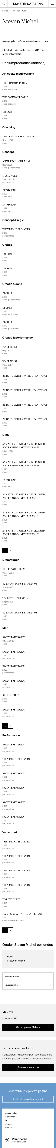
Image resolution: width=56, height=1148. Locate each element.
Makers (6, 11)
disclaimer (10, 1117)
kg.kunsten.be (11, 985)
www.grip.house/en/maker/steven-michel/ (25, 41)
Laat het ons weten (28, 1099)
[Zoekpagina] (3, 3)
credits (8, 1128)
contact (8, 1124)
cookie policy (11, 1113)
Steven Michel (21, 11)
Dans (10, 957)
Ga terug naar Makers (28, 1027)
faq (6, 1120)
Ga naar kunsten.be (28, 1067)
